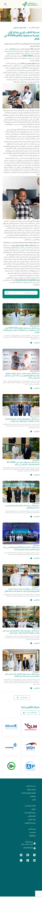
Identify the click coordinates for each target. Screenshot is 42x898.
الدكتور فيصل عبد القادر (28, 63)
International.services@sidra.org (27, 280)
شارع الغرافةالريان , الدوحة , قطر (27, 843)
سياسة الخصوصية (30, 823)
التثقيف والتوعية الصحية (28, 793)
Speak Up (32, 836)
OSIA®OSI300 (27, 56)
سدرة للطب (13, 49)
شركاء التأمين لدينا (32, 712)
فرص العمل (32, 829)
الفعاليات (33, 796)
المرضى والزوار (31, 789)
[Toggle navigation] (5, 4)
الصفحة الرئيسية (34, 27)
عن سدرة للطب (31, 786)
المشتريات (32, 832)
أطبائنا (34, 809)
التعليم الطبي (32, 816)
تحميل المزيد (24, 697)
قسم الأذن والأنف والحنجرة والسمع (24, 245)
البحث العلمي (32, 819)
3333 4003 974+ (28, 848)
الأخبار (34, 800)
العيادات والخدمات (30, 806)
